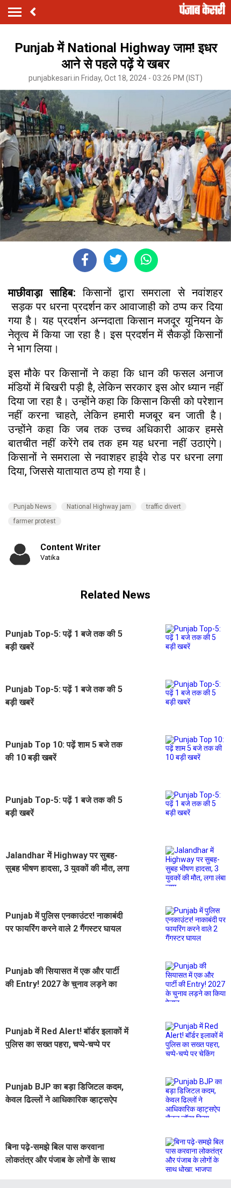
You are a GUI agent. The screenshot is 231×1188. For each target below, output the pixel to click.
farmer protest (34, 521)
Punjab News (32, 506)
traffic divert (163, 506)
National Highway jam (99, 506)
